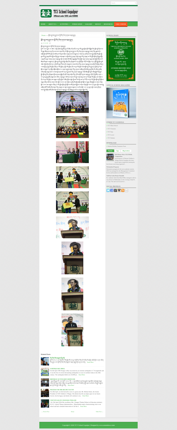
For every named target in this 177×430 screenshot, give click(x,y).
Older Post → (99, 411)
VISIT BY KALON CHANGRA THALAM (63, 400)
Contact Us (45, 29)
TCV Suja (110, 132)
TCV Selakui (111, 138)
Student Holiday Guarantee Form (117, 146)
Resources (108, 24)
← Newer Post (45, 411)
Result (98, 24)
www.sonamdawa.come (107, 425)
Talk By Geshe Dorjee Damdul (115, 175)
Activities (64, 24)
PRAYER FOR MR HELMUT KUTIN (62, 390)
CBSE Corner (121, 24)
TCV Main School (113, 125)
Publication (77, 24)
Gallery (88, 24)
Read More (90, 362)
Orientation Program (112, 167)
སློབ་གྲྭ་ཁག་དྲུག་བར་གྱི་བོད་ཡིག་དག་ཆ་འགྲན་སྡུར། (57, 40)
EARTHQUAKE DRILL (57, 368)
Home (43, 24)
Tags (117, 151)
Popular (110, 151)
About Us (52, 24)
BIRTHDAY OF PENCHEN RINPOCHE (62, 379)
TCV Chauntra (112, 129)
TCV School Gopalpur (82, 425)
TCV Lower (111, 135)
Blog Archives (126, 151)
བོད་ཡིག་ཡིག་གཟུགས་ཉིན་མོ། (57, 358)
